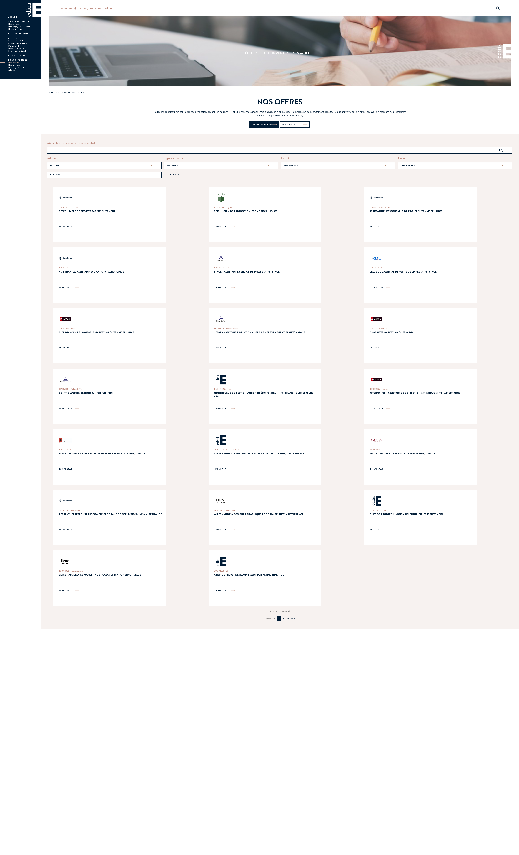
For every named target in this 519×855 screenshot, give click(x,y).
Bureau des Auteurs (17, 40)
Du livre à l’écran (16, 46)
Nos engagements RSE (19, 26)
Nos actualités (17, 55)
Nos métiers (14, 65)
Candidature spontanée (262, 124)
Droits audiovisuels (17, 51)
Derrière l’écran (16, 48)
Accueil (13, 17)
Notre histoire (15, 29)
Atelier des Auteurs (17, 43)
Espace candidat (289, 124)
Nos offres (13, 62)
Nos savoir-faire (18, 33)
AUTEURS (13, 38)
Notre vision (14, 24)
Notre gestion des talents (17, 68)
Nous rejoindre (17, 60)
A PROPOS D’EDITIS (18, 21)
